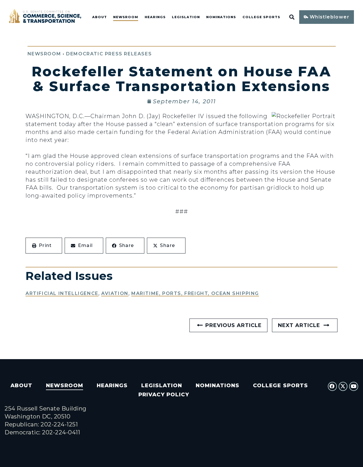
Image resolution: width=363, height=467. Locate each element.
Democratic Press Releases (109, 53)
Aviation (114, 293)
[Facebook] (332, 386)
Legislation (186, 17)
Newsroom (125, 17)
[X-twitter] (343, 386)
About (99, 17)
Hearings (155, 17)
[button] (44, 246)
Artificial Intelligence (62, 293)
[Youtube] (353, 386)
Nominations (221, 17)
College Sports (261, 17)
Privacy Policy (163, 394)
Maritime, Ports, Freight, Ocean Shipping (195, 293)
